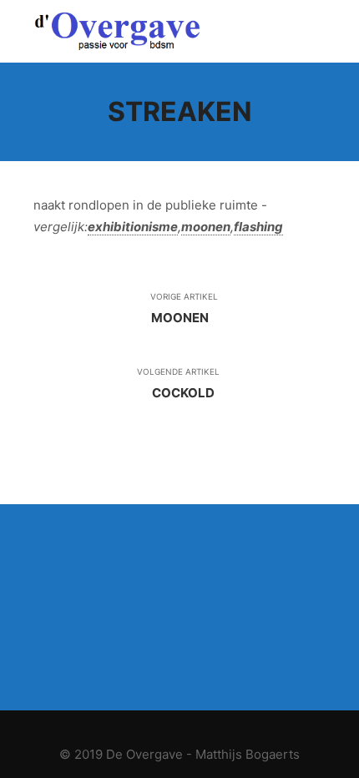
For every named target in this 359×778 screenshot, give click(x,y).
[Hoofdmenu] (311, 32)
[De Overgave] (116, 31)
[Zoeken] (280, 32)
